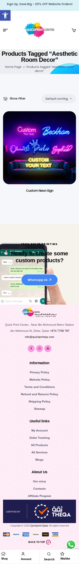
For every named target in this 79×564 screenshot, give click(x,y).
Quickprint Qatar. (39, 525)
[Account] (23, 554)
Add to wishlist (67, 122)
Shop (4, 558)
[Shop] (3, 554)
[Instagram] (39, 348)
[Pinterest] (47, 348)
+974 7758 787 (59, 330)
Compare (67, 143)
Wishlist (65, 558)
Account (26, 559)
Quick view (67, 132)
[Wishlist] (62, 554)
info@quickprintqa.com (39, 336)
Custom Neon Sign (39, 190)
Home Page (13, 67)
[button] (5, 15)
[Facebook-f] (31, 348)
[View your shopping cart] (74, 30)
